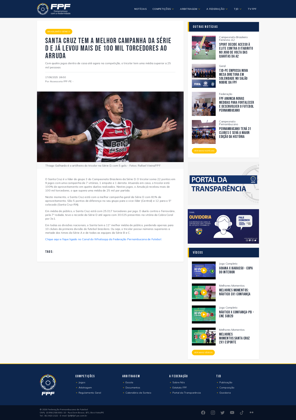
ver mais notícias (204, 150)
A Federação (215, 8)
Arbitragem (188, 8)
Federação (225, 94)
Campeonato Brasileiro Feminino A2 (233, 38)
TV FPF (252, 8)
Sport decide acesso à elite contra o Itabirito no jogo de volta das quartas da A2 (236, 50)
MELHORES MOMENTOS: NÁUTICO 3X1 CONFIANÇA (234, 292)
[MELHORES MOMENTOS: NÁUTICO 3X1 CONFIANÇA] (204, 292)
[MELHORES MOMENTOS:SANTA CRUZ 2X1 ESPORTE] (204, 336)
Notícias (140, 8)
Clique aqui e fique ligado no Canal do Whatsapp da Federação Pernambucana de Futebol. (103, 239)
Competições (161, 8)
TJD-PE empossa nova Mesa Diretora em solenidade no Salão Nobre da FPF (233, 76)
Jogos (81, 382)
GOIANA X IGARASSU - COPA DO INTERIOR (236, 270)
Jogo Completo (228, 263)
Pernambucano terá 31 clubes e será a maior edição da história (235, 133)
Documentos (132, 387)
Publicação (225, 382)
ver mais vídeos (203, 352)
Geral (222, 66)
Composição (226, 387)
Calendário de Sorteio (138, 392)
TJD (236, 8)
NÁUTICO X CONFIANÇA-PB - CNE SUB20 (236, 314)
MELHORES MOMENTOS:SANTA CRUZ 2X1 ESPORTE (234, 338)
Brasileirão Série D (58, 31)
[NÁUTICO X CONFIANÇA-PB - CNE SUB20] (204, 314)
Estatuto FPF (179, 387)
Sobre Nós (178, 382)
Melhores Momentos (232, 285)
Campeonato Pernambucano (228, 123)
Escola (129, 382)
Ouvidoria (225, 392)
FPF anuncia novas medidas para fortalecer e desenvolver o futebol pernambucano (236, 104)
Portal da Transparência (186, 392)
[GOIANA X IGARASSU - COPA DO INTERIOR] (204, 270)
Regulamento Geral (89, 392)
